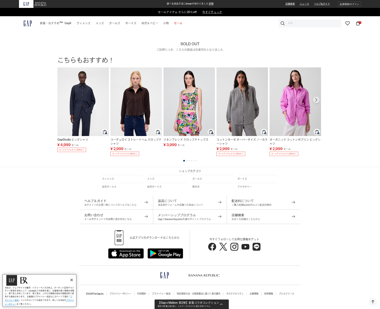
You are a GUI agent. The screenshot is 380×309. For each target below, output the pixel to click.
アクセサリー (245, 186)
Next (316, 100)
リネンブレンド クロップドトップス (185, 139)
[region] (39, 290)
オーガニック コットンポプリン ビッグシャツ (295, 141)
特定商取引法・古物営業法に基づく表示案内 (198, 293)
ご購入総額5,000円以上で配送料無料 (252, 205)
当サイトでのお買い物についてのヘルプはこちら (110, 205)
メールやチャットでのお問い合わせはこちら (108, 219)
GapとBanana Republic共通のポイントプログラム (184, 219)
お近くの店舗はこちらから (246, 219)
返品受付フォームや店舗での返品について (180, 205)
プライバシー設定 (161, 293)
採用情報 (268, 293)
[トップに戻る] (373, 302)
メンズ (150, 179)
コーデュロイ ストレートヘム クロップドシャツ (136, 141)
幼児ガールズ (109, 186)
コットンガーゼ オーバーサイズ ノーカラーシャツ (242, 141)
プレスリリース (286, 293)
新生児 (196, 186)
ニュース (304, 4)
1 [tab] (184, 161)
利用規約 (141, 293)
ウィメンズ (108, 179)
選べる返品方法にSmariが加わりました (190, 3)
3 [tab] (189, 160)
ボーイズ (242, 179)
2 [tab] (186, 160)
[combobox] (310, 23)
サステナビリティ (235, 293)
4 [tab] (191, 160)
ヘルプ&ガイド (322, 4)
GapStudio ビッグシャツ (72, 139)
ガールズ (197, 179)
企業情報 (254, 293)
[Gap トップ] (25, 23)
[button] (349, 4)
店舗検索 (290, 4)
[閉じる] (71, 280)
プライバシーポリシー (120, 293)
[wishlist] (347, 23)
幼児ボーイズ (154, 186)
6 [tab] (196, 160)
